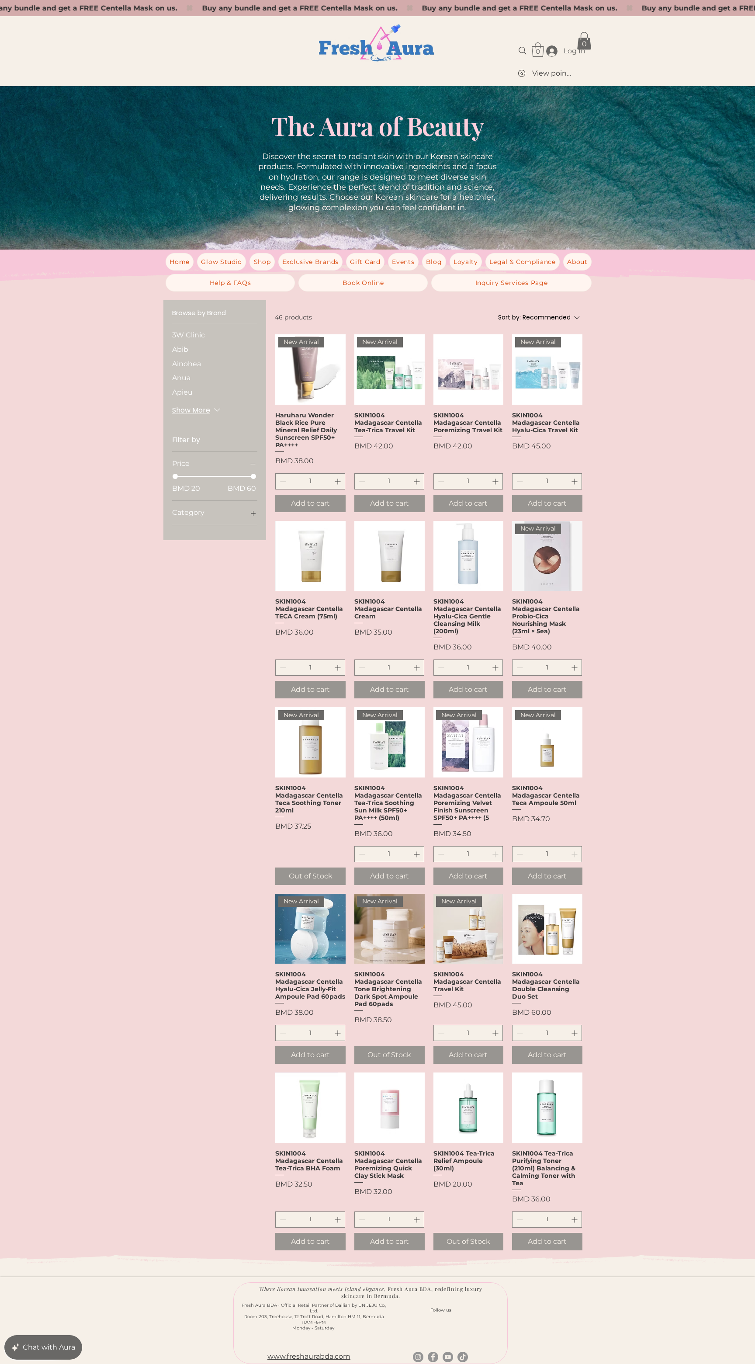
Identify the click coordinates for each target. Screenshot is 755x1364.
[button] (538, 49)
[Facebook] (433, 1357)
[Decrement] (282, 481)
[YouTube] (448, 1357)
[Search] (522, 51)
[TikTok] (462, 1357)
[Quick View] (468, 369)
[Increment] (338, 481)
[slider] (175, 476)
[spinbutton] (310, 481)
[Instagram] (418, 1357)
